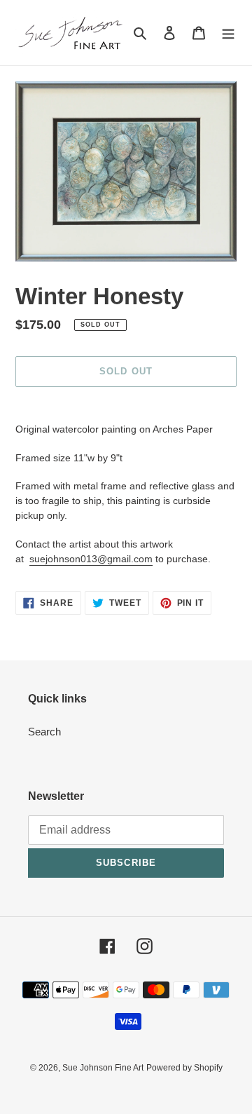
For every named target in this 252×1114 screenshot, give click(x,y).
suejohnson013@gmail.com (91, 558)
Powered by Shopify (184, 1068)
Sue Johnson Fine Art (103, 1068)
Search (44, 732)
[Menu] (228, 33)
